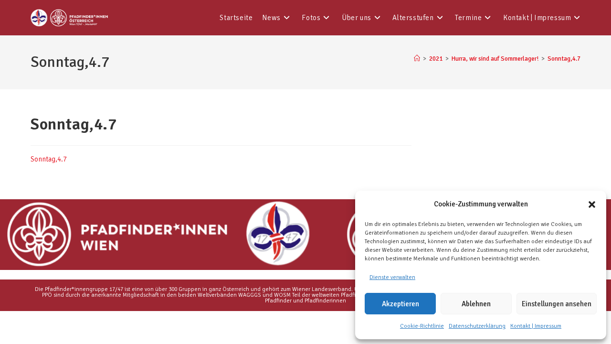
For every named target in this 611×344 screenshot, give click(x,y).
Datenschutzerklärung (477, 326)
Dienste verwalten (392, 277)
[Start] (417, 59)
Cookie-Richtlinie (422, 326)
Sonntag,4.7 (564, 59)
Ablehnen (476, 304)
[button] (592, 204)
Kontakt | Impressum (535, 326)
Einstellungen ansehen (556, 304)
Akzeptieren (400, 304)
